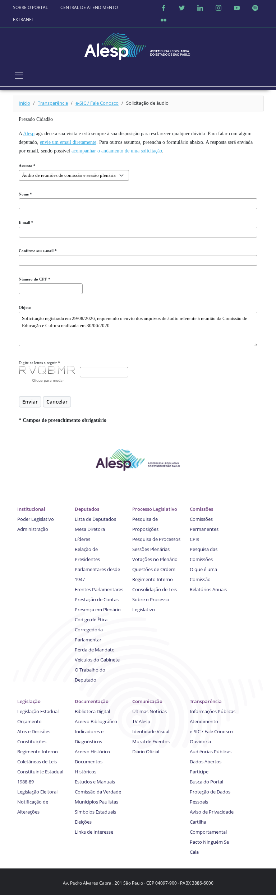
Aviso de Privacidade (212, 812)
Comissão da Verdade (98, 791)
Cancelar (57, 401)
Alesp (28, 133)
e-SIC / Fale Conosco (97, 103)
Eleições (83, 822)
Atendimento (204, 721)
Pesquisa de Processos (156, 539)
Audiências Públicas (210, 751)
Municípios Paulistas (96, 802)
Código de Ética (91, 619)
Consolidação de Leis (154, 589)
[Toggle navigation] (19, 75)
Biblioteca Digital (92, 711)
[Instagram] (218, 7)
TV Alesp (141, 721)
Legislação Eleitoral (37, 791)
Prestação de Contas (97, 599)
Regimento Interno (152, 579)
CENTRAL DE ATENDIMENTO (89, 7)
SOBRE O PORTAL (30, 7)
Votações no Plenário (155, 559)
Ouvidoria (200, 741)
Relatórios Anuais (208, 589)
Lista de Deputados (95, 519)
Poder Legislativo (35, 519)
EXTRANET (23, 20)
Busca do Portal (206, 781)
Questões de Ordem (153, 569)
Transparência (53, 103)
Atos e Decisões (33, 731)
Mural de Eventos (151, 741)
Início (24, 103)
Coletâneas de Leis (37, 761)
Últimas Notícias (149, 711)
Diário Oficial (145, 751)
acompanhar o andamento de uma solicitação (117, 151)
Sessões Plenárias (151, 549)
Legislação (29, 701)
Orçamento (29, 721)
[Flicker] (163, 20)
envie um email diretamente (68, 142)
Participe (199, 771)
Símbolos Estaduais (95, 812)
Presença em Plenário (98, 609)
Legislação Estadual (38, 711)
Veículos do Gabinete (97, 659)
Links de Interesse (94, 832)
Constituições (31, 741)
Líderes (82, 539)
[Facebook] (163, 7)
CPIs (194, 539)
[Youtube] (237, 7)
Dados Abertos (205, 761)
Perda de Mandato (95, 649)
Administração (32, 529)
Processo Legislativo (154, 509)
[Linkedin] (200, 7)
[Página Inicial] (138, 44)
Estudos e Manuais (95, 781)
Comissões (201, 509)
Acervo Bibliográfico (96, 721)
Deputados (87, 509)
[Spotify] (255, 7)
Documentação (92, 701)
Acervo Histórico (92, 751)
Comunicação (147, 701)
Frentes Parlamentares (99, 589)
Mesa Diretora (90, 529)
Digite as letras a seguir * (39, 363)
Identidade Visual (150, 731)
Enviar (30, 401)
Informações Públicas (212, 711)
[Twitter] (182, 7)
